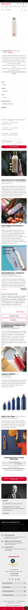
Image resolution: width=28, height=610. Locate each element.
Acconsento (5, 122)
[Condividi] (23, 608)
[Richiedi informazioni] (4, 608)
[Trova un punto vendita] (14, 608)
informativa (11, 119)
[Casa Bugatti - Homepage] (6, 3)
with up (9, 605)
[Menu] (26, 4)
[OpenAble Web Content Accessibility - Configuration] (26, 608)
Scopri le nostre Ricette (7, 583)
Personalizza (13, 319)
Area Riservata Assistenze (8, 595)
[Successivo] (25, 10)
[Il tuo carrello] (23, 4)
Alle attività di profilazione (6, 129)
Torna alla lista (8, 9)
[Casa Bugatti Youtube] (18, 579)
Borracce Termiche (13, 6)
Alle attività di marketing (6, 124)
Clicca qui (10, 52)
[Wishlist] (20, 4)
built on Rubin (18, 605)
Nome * (3, 82)
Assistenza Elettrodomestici (8, 591)
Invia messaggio (14, 146)
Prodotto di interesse (5, 101)
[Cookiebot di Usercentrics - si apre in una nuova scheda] (20, 289)
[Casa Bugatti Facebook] (9, 579)
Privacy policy (18, 602)
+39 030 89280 (14, 573)
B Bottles (6, 6)
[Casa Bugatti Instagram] (12, 579)
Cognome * (3, 88)
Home (2, 6)
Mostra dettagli (20, 311)
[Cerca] (17, 4)
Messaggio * (4, 107)
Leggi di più (6, 513)
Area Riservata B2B (6, 587)
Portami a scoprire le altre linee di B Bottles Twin (14, 479)
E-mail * (3, 94)
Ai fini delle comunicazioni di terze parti (9, 135)
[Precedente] (22, 10)
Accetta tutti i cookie (14, 315)
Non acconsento (14, 122)
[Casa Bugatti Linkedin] (15, 579)
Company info (10, 602)
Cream (19, 6)
